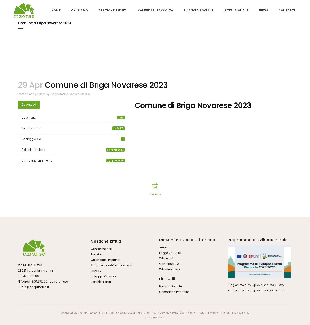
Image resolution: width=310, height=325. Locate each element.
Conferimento (101, 249)
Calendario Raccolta (174, 292)
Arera (163, 247)
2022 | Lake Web (155, 317)
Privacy (96, 271)
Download (29, 104)
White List (166, 258)
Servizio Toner (101, 282)
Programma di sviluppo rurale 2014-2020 (256, 290)
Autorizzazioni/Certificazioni (111, 265)
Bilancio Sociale (170, 286)
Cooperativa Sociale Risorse (70, 94)
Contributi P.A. (169, 264)
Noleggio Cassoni (103, 276)
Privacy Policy (240, 313)
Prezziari (96, 254)
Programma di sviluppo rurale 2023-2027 (256, 285)
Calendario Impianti (105, 260)
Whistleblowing (170, 269)
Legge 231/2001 (170, 253)
